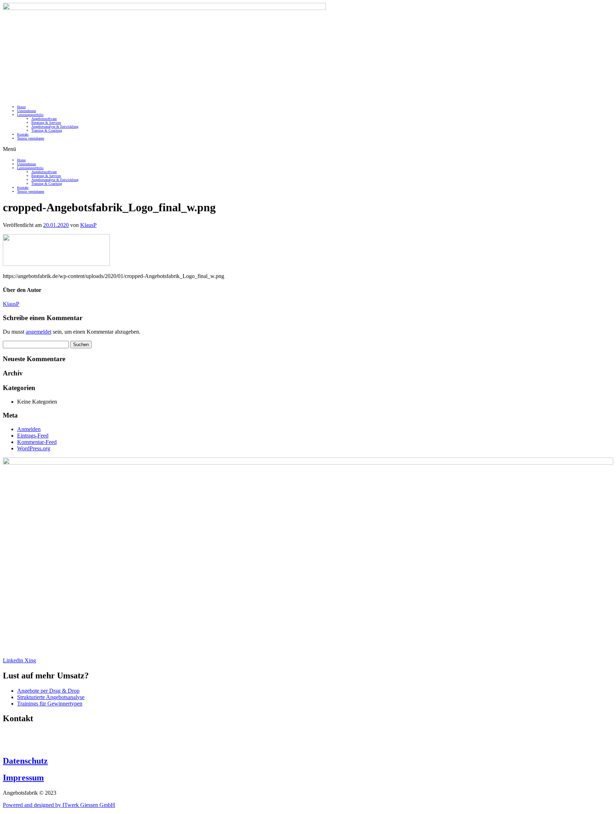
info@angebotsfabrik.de (30, 746)
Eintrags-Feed (32, 436)
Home (21, 107)
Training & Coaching (46, 130)
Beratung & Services (46, 123)
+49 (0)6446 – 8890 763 (30, 733)
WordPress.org (33, 448)
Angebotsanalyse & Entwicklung (54, 126)
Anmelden (29, 429)
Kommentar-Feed (37, 442)
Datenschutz (25, 760)
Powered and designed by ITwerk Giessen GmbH (59, 805)
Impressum (23, 777)
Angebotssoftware (44, 119)
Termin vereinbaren (30, 138)
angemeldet (38, 332)
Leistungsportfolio (30, 115)
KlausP (88, 225)
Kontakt (23, 134)
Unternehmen (26, 111)
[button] (308, 149)
